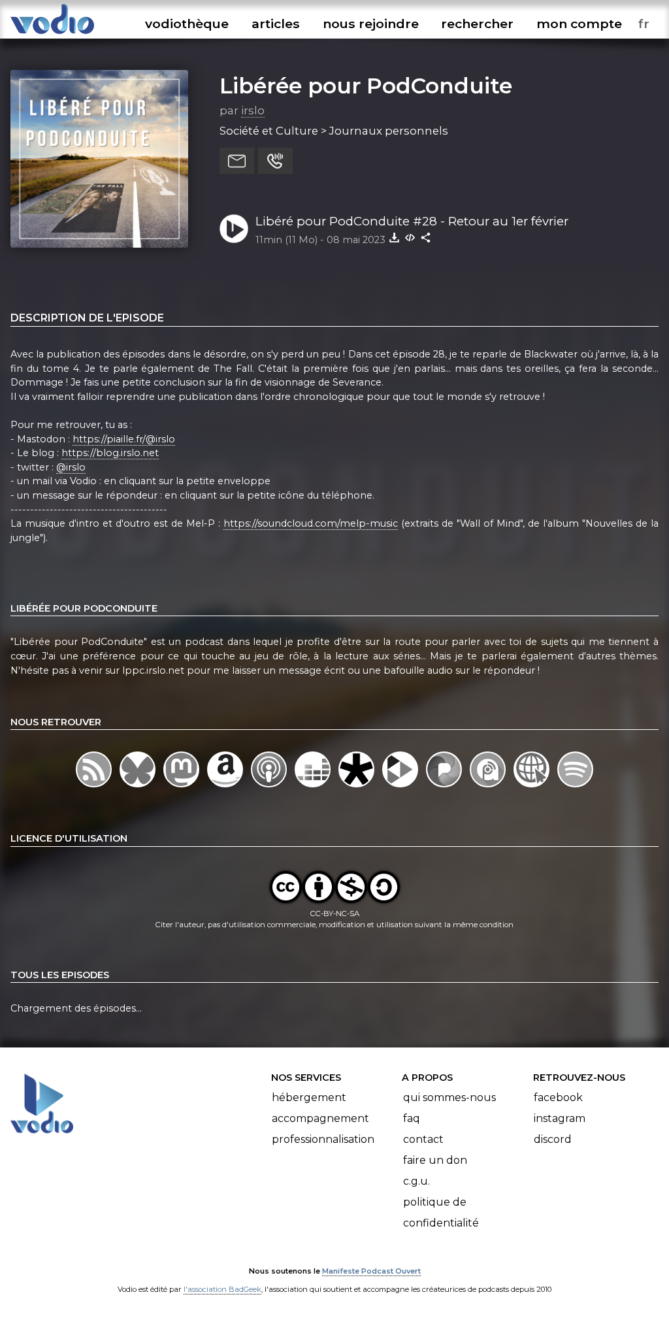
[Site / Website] (533, 787)
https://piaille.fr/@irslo (124, 439)
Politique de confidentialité (441, 1212)
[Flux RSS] (95, 787)
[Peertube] (401, 787)
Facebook (558, 1097)
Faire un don (435, 1160)
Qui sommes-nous (449, 1097)
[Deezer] (314, 787)
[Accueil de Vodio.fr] (52, 34)
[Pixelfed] (445, 787)
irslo (253, 110)
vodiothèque (187, 23)
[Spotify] (575, 787)
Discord (553, 1139)
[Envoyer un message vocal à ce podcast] (275, 161)
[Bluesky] (139, 787)
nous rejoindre (371, 23)
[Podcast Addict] (489, 787)
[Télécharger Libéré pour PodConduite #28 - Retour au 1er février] (394, 237)
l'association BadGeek (222, 1289)
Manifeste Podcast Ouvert (371, 1271)
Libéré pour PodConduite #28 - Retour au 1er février (411, 221)
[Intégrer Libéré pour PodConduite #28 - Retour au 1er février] (410, 237)
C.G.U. (416, 1181)
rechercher (477, 23)
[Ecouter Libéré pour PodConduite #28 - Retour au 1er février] (234, 228)
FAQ (411, 1118)
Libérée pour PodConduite (366, 86)
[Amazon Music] (226, 787)
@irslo (71, 467)
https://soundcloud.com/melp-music (310, 523)
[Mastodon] (182, 787)
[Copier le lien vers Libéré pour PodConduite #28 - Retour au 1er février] (425, 237)
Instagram (559, 1118)
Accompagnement (320, 1118)
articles (276, 23)
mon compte (579, 23)
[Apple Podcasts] (270, 787)
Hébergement (309, 1097)
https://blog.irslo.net (110, 453)
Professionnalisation (323, 1139)
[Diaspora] (358, 787)
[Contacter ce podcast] (237, 161)
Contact (423, 1139)
